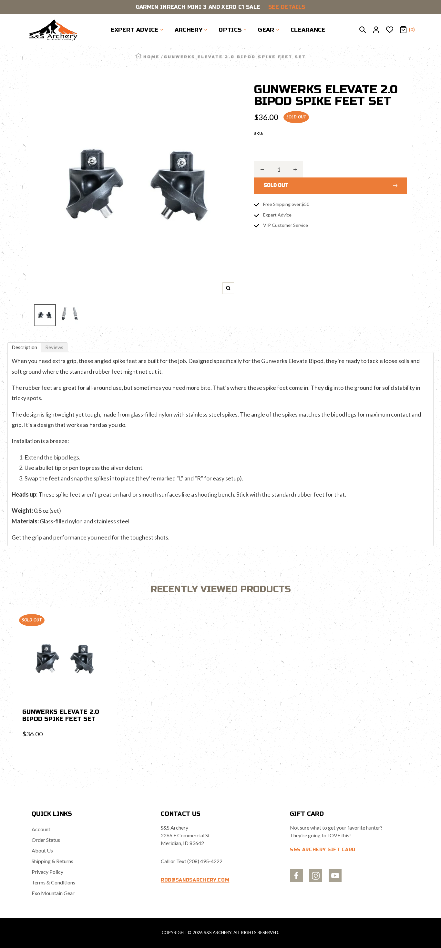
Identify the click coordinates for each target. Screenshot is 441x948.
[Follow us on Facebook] (296, 875)
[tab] (24, 347)
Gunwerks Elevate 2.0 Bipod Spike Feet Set (60, 715)
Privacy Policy (47, 872)
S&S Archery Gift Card (322, 849)
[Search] (362, 30)
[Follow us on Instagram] (315, 875)
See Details (286, 7)
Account (41, 829)
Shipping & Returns (52, 861)
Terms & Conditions (53, 882)
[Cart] (403, 30)
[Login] (376, 30)
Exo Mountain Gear (53, 893)
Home (151, 57)
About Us (42, 850)
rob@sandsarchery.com (195, 880)
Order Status (46, 840)
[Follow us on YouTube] (335, 875)
